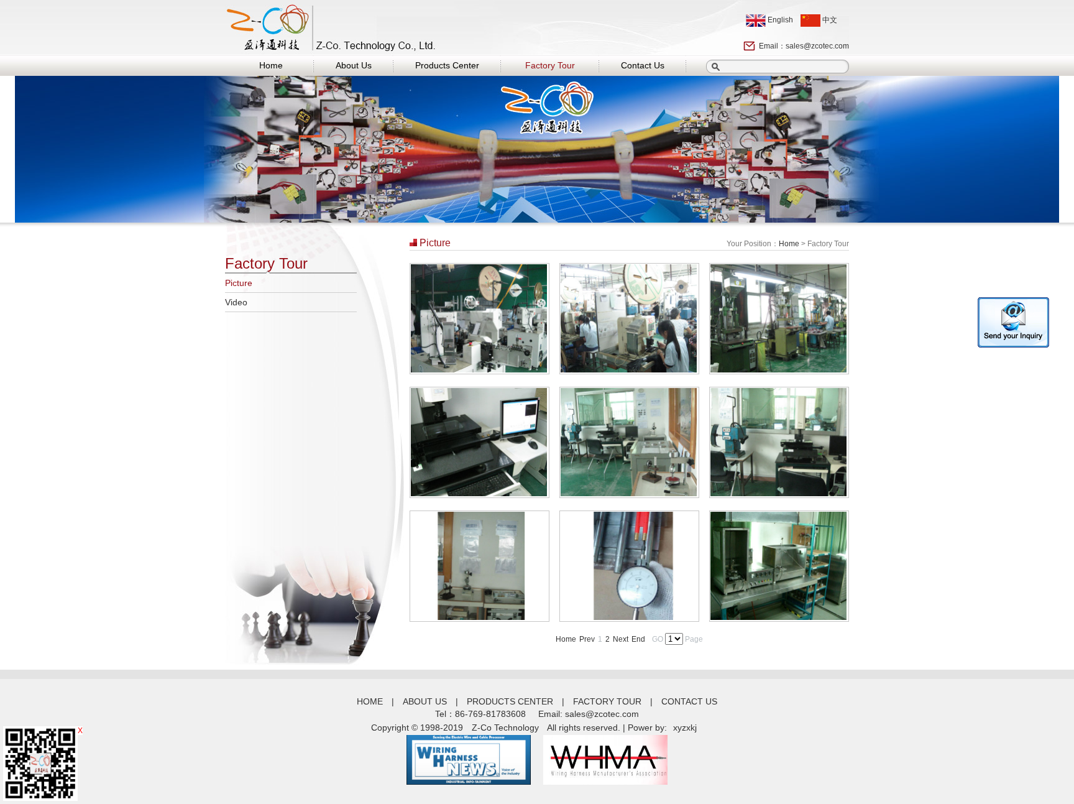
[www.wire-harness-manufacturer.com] (468, 782)
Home (271, 65)
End (638, 639)
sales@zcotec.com (817, 46)
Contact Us (642, 65)
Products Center (447, 65)
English (779, 20)
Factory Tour (550, 65)
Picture (238, 283)
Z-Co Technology (505, 727)
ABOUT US (425, 701)
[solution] (479, 370)
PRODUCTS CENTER (510, 701)
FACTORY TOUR (607, 701)
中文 (828, 20)
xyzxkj (685, 727)
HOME (370, 701)
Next (620, 639)
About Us (354, 65)
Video (236, 302)
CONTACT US (689, 701)
